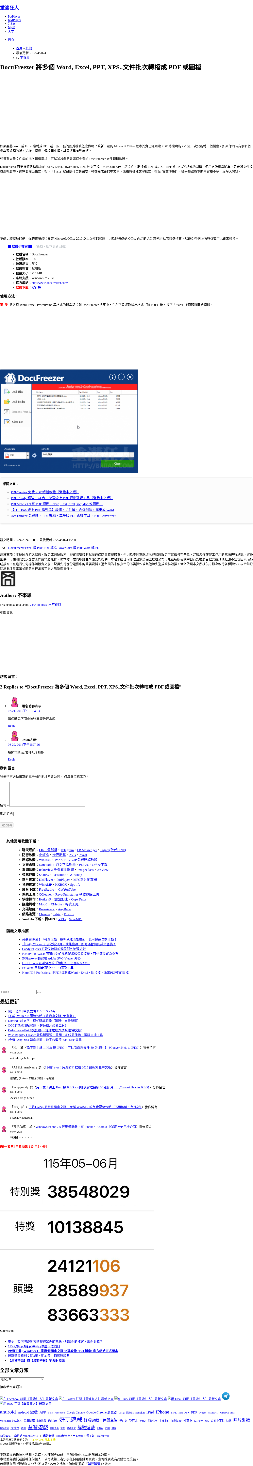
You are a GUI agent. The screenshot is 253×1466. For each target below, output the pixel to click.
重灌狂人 (9, 7)
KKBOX (61, 884)
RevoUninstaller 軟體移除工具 (77, 894)
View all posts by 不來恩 (45, 604)
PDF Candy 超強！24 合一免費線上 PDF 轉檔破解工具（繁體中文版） (62, 498)
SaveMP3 (75, 919)
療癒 (23, 1428)
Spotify (75, 884)
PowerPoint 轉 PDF (70, 548)
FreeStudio (46, 889)
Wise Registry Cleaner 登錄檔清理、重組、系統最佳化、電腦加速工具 (55, 1035)
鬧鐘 (113, 1428)
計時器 (100, 1428)
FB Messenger (87, 850)
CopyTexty (79, 899)
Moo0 (43, 904)
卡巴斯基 (59, 855)
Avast (83, 855)
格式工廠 (72, 904)
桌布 (207, 1421)
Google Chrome (76, 1412)
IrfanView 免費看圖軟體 (56, 870)
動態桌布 (52, 1420)
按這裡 (36, 287)
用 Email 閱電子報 (84, 1435)
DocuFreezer (16, 548)
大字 (11, 31)
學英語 (143, 1421)
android (8, 1412)
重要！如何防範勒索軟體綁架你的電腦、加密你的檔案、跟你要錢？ (55, 1341)
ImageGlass (85, 870)
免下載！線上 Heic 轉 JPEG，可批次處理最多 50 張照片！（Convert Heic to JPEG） (83, 1047)
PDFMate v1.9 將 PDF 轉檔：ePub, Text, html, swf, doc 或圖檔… (57, 504)
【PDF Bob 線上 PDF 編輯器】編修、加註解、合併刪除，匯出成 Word (62, 510)
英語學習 (71, 1428)
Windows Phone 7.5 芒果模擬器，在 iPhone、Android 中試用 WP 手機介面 (86, 1126)
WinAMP (45, 884)
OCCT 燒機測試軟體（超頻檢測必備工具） (38, 1025)
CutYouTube (67, 889)
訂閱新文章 (63, 1435)
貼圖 (107, 1428)
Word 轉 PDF (92, 548)
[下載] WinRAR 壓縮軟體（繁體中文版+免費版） (42, 1016)
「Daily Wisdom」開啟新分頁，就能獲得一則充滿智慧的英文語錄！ (69, 944)
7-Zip (11, 23)
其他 (28, 48)
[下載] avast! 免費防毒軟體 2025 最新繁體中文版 (78, 1067)
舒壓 (62, 1428)
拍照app (176, 1420)
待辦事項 (152, 1420)
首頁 (11, 39)
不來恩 (24, 57)
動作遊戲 (41, 1420)
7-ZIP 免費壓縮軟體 (83, 860)
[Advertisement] (118, 103)
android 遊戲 (28, 1412)
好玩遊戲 (70, 1419)
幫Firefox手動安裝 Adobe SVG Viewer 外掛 (51, 958)
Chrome (44, 914)
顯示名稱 (6, 813)
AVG (72, 855)
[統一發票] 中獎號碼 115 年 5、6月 (32, 1011)
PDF (194, 1412)
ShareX (44, 875)
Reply (11, 725)
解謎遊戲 (86, 1427)
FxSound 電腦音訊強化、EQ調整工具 (48, 968)
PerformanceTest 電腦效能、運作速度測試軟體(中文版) (45, 1030)
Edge (56, 914)
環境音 (14, 1428)
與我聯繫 (94, 1464)
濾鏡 (228, 1420)
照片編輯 (241, 1420)
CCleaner (45, 894)
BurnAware (47, 909)
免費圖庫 (29, 1420)
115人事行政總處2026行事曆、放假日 (34, 1346)
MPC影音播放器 (85, 880)
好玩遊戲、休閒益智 (101, 1420)
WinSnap (76, 875)
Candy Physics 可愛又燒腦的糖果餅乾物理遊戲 (54, 949)
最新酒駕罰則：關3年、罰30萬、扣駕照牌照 (39, 1355)
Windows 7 (213, 1413)
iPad (150, 1412)
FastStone (59, 875)
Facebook (60, 1412)
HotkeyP (45, 899)
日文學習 (198, 1421)
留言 (4, 805)
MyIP (11, 27)
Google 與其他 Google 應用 (132, 1413)
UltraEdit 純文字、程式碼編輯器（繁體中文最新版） (44, 1020)
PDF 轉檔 (50, 548)
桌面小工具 (218, 1420)
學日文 (123, 1420)
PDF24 (84, 865)
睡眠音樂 (54, 1428)
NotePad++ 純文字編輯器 (57, 865)
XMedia (56, 904)
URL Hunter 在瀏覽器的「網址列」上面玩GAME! (56, 963)
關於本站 (5, 1435)
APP (43, 1412)
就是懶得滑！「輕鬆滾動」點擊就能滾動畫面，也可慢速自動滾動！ (69, 939)
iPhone (162, 1411)
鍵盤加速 (61, 899)
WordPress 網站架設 (11, 1420)
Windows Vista (227, 1412)
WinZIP (60, 860)
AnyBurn (64, 909)
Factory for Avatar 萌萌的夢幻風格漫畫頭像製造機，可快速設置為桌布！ (72, 953)
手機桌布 (164, 1420)
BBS (50, 1412)
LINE (174, 1412)
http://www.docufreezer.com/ (50, 282)
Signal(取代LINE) (113, 850)
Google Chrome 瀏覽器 (101, 1412)
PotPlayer (14, 16)
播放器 (187, 1420)
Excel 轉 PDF (34, 548)
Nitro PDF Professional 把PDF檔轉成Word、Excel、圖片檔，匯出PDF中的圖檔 (75, 972)
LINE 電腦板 (48, 850)
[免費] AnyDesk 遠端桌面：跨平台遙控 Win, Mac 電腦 (45, 1039)
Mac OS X (183, 1412)
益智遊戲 (38, 1427)
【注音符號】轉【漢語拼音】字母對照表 (36, 1360)
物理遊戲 (4, 1428)
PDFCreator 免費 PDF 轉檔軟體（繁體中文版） (45, 492)
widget (202, 1412)
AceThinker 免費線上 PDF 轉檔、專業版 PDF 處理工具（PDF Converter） (64, 516)
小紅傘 (44, 855)
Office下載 (100, 865)
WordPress (103, 1435)
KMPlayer (14, 20)
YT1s (62, 919)
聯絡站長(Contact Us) (26, 1435)
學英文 (133, 1420)
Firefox (69, 914)
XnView (102, 870)
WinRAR (45, 860)
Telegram (67, 850)
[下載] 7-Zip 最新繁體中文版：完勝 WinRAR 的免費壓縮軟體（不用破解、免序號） (84, 1107)
